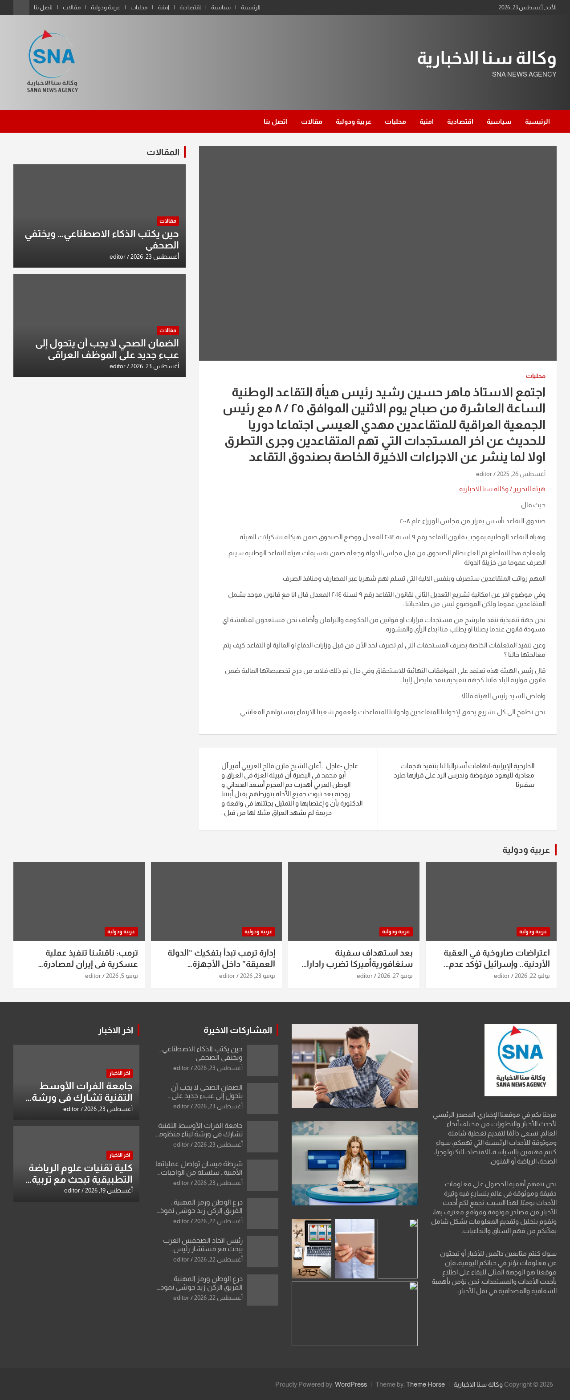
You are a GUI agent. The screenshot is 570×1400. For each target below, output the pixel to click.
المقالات (163, 152)
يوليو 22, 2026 (532, 975)
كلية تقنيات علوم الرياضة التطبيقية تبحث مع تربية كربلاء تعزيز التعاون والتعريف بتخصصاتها (80, 1185)
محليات (138, 7)
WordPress (351, 1384)
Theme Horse (425, 1384)
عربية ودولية (105, 7)
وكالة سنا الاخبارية (487, 58)
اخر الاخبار (115, 1030)
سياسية (221, 7)
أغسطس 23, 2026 (154, 256)
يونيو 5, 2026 (122, 975)
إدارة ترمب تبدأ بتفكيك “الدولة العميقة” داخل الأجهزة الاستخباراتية (221, 963)
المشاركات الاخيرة (238, 1030)
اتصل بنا (43, 7)
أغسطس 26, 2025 (521, 473)
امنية (163, 7)
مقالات (72, 7)
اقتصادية (190, 7)
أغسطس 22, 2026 (218, 1221)
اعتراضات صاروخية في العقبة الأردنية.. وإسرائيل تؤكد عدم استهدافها (497, 963)
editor (484, 473)
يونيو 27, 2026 (395, 975)
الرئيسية (251, 7)
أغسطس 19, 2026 (109, 1190)
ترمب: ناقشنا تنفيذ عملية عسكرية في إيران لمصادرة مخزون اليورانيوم (90, 963)
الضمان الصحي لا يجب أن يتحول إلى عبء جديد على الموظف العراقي (107, 349)
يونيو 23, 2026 (257, 975)
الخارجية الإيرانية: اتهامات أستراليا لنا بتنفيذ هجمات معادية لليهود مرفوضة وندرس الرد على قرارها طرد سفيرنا (464, 775)
